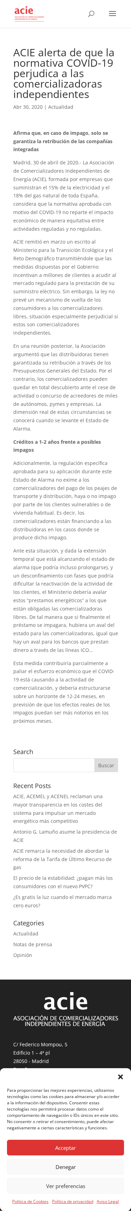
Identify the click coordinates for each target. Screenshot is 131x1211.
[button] (120, 1076)
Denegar (66, 1166)
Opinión (22, 955)
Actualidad (60, 107)
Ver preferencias (65, 1186)
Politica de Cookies (30, 1201)
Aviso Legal (108, 1201)
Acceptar (65, 1147)
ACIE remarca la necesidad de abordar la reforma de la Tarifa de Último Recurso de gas (62, 859)
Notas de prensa (32, 944)
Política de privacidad (72, 1201)
